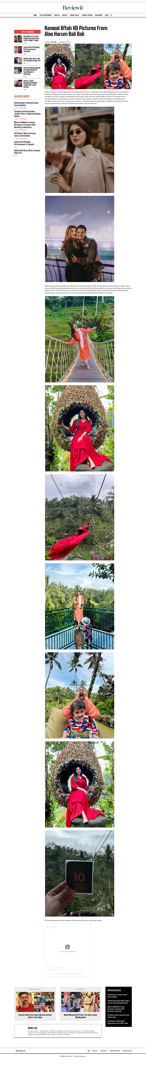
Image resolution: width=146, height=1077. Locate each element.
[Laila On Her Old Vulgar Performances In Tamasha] (18, 49)
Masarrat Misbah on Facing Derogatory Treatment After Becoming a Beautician (25, 124)
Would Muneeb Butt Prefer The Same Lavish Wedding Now (80, 1016)
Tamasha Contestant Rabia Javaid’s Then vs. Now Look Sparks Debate (27, 114)
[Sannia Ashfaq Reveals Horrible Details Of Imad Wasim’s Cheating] (18, 70)
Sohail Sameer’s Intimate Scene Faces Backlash (26, 104)
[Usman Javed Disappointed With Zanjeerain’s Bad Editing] (18, 83)
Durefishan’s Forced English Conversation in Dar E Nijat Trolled (31, 38)
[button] (111, 15)
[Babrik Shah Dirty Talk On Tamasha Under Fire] (18, 60)
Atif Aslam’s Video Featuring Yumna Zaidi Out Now (25, 134)
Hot (25, 43)
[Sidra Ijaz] (22, 1031)
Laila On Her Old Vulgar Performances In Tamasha (31, 49)
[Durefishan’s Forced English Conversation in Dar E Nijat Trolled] (18, 38)
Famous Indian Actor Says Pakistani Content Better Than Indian (35, 1016)
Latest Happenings (20, 108)
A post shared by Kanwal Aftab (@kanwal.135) (67, 973)
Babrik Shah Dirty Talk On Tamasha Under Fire (31, 59)
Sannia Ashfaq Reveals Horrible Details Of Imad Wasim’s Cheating (31, 71)
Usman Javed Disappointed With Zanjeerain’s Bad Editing (30, 84)
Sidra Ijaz (54, 42)
